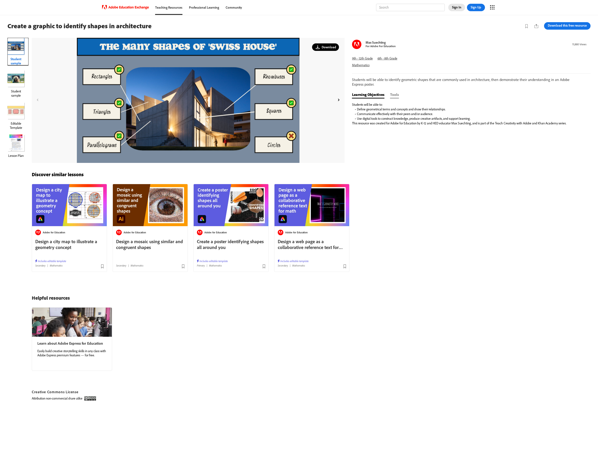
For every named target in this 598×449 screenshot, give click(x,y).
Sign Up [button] (476, 7)
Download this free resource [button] (567, 25)
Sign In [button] (456, 7)
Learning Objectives (368, 94)
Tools (394, 94)
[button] (325, 47)
